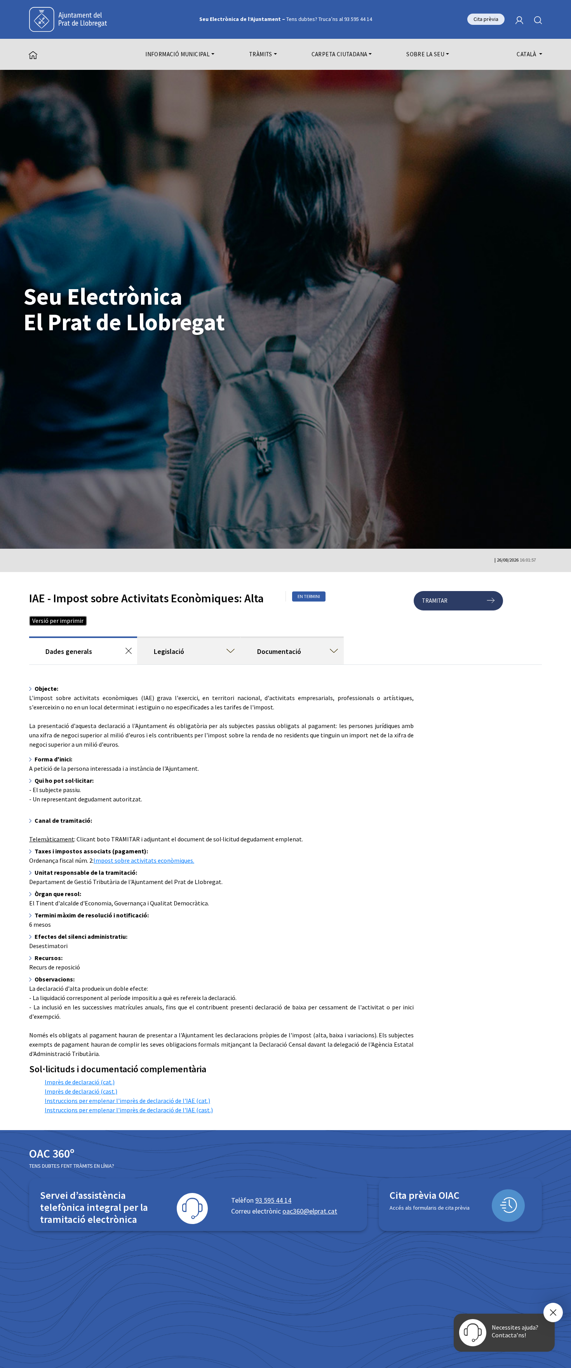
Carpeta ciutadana (339, 54)
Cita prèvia (486, 19)
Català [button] (527, 54)
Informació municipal (177, 54)
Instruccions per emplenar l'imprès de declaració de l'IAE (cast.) (129, 1110)
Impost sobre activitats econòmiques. (144, 860)
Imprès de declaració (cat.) (80, 1082)
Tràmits (260, 54)
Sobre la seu (425, 54)
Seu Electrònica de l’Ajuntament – (285, 19)
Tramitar (434, 600)
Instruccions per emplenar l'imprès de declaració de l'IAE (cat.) (127, 1100)
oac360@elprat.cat (309, 1211)
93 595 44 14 (273, 1200)
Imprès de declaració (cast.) (81, 1091)
